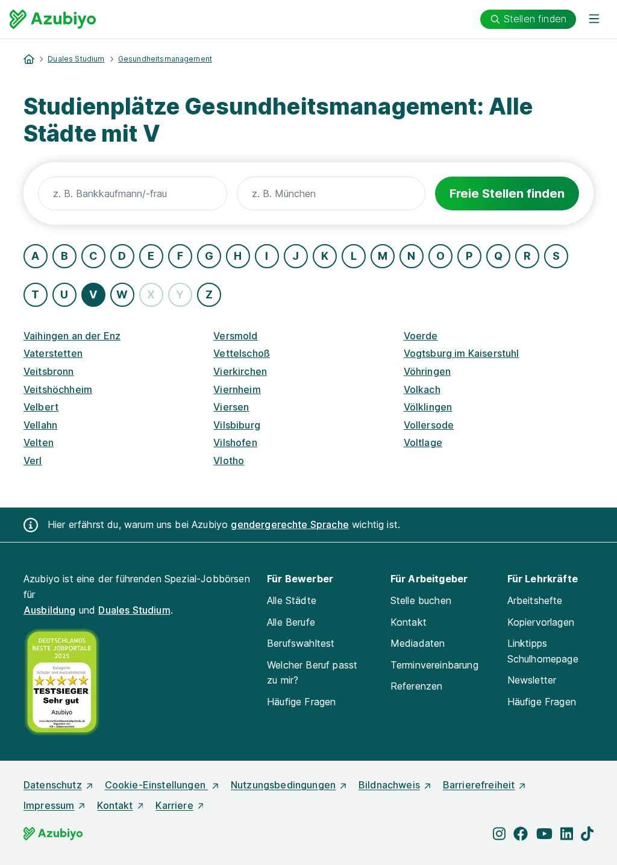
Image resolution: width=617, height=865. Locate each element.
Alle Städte (291, 600)
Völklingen (428, 407)
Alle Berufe (291, 622)
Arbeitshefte (535, 600)
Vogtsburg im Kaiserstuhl (461, 353)
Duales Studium (76, 58)
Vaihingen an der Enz (72, 336)
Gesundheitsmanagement (165, 58)
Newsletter (532, 680)
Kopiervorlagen (540, 622)
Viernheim (236, 389)
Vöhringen (427, 371)
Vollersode (429, 425)
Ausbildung (49, 610)
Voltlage (423, 442)
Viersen (231, 407)
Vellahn (40, 425)
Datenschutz (52, 785)
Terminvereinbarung (434, 665)
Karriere (174, 805)
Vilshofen (235, 442)
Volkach (422, 389)
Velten (38, 442)
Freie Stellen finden (507, 193)
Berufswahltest (300, 643)
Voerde (421, 336)
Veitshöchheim (57, 389)
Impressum (48, 805)
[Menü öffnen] (594, 19)
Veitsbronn (48, 371)
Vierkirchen (240, 371)
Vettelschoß (241, 353)
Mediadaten (417, 643)
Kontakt (408, 622)
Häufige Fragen (301, 702)
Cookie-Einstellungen (156, 785)
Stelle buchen (420, 600)
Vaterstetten (53, 353)
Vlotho (228, 461)
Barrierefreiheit (479, 785)
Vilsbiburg (236, 425)
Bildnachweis (389, 785)
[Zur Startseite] (53, 19)
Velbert (40, 407)
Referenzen (416, 686)
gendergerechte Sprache (290, 524)
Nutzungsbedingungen (283, 785)
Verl (32, 461)
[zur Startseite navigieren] (28, 59)
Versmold (235, 336)
